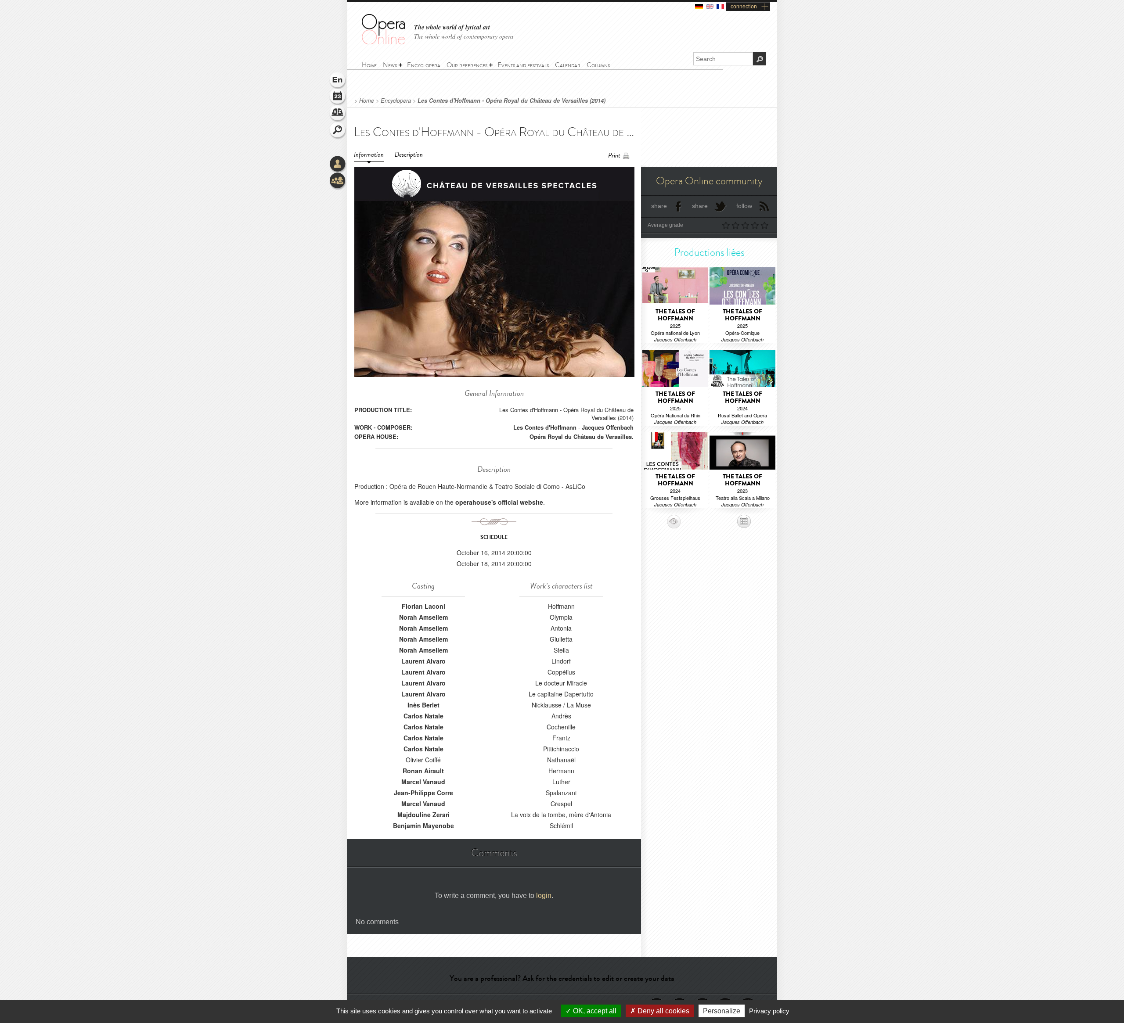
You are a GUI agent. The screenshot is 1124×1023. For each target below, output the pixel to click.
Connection (338, 164)
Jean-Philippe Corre (423, 792)
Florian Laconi (423, 606)
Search (338, 131)
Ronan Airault (423, 770)
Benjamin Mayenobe (423, 825)
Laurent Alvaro (423, 661)
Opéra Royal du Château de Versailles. (582, 436)
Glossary (338, 114)
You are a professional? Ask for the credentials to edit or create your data (562, 978)
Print (614, 155)
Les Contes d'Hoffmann (544, 427)
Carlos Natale (423, 715)
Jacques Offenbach (608, 427)
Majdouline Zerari (423, 814)
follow (744, 205)
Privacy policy (769, 1011)
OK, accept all (593, 1011)
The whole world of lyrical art (452, 27)
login (543, 895)
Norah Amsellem (423, 617)
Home (366, 100)
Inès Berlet (423, 704)
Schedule (338, 97)
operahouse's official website (499, 502)
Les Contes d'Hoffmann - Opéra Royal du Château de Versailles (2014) (511, 100)
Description (409, 154)
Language (338, 81)
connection (744, 7)
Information (369, 154)
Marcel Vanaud (423, 781)
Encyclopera (396, 100)
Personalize (721, 1011)
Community (338, 181)
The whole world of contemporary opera (463, 36)
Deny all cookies (662, 1011)
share (659, 205)
